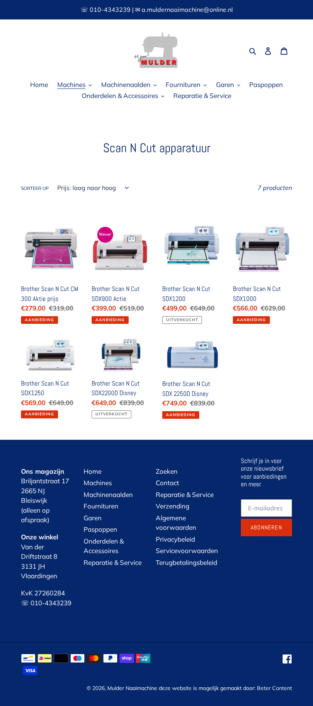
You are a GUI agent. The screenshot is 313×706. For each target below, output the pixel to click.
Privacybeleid (175, 539)
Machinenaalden (108, 495)
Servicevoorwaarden (187, 551)
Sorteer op (35, 188)
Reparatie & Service (113, 562)
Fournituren (101, 506)
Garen (93, 518)
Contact (167, 483)
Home (93, 471)
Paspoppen (100, 529)
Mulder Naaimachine (132, 688)
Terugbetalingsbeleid (186, 562)
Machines (98, 483)
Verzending (172, 506)
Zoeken (166, 471)
